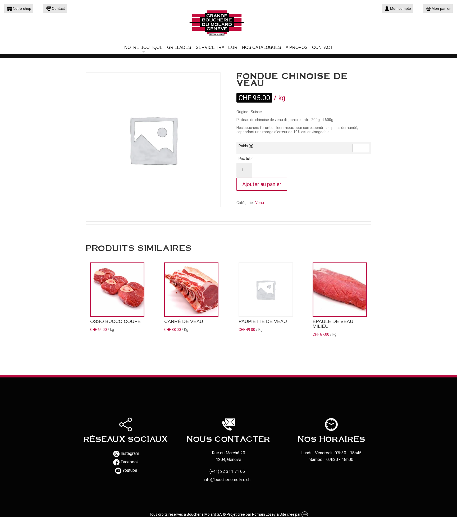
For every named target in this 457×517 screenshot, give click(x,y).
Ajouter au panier (261, 184)
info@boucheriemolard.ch (227, 479)
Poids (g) (246, 146)
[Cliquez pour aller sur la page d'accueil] (228, 22)
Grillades (179, 47)
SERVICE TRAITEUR (216, 47)
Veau (259, 203)
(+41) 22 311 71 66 (227, 471)
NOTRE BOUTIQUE (143, 47)
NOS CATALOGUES (261, 47)
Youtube (129, 470)
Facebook (130, 461)
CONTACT (322, 47)
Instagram (130, 453)
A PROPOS (297, 47)
